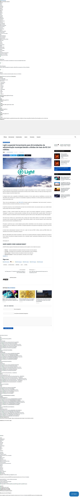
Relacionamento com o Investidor (5, 455)
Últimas (5, 137)
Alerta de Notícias (3, 25)
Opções (1, 16)
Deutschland (2, 89)
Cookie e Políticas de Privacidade (5, 481)
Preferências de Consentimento (5, 463)
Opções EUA (2, 47)
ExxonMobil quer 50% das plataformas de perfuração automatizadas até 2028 (66, 183)
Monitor (1, 2)
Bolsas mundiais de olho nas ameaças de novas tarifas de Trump (65, 161)
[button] (5, 488)
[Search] (75, 137)
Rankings (1, 6)
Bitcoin (6, 109)
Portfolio (1, 7)
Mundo (1, 8)
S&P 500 (7, 100)
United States (2, 82)
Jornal (1, 466)
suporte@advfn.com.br (4, 79)
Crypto (1, 42)
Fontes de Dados (3, 462)
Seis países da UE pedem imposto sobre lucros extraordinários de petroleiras (65, 190)
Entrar (1, 76)
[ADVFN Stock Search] (0, 1)
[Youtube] (21, 483)
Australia (1, 442)
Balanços (1, 17)
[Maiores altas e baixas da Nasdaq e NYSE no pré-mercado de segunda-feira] (10, 294)
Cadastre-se (2, 119)
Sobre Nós (2, 453)
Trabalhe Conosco (3, 454)
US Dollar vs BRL (11, 104)
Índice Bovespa (10, 95)
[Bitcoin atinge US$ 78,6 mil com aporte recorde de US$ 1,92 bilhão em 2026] (27, 294)
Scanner (1, 9)
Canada (1, 87)
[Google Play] (2, 473)
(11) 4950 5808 (2, 78)
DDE (0, 34)
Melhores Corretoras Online (4, 461)
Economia (32, 137)
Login (10, 420)
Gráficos (1, 15)
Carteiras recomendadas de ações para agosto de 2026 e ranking (65, 195)
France (1, 88)
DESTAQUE (5, 264)
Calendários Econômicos (4, 52)
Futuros (1, 43)
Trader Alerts (2, 32)
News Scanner (2, 24)
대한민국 (1, 450)
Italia (1, 90)
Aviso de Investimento (4, 482)
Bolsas (1, 49)
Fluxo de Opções (3, 36)
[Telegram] (17, 483)
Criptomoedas (19, 137)
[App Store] (2, 472)
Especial (38, 137)
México (1, 91)
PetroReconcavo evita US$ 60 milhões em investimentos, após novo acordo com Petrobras (43, 300)
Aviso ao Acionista (6, 142)
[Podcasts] (25, 483)
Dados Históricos (3, 35)
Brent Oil (7, 113)
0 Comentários (21, 152)
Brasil (1, 84)
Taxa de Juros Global (3, 53)
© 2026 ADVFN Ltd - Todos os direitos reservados (8, 479)
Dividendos (2, 18)
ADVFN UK (2, 83)
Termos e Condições (3, 480)
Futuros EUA (2, 44)
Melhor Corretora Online (4, 39)
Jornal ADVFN (2, 23)
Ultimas (25, 264)
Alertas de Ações (3, 31)
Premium (9, 76)
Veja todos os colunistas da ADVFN (61, 169)
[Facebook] (13, 483)
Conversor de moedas (4, 33)
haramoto (62, 158)
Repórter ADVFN (10, 152)
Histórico (1, 19)
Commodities (2, 48)
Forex (1, 41)
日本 (1, 92)
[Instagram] (2, 483)
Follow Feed (2, 28)
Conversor (2, 470)
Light (22, 264)
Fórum (1, 5)
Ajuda (1, 456)
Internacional (11, 137)
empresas (17, 264)
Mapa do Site (2, 457)
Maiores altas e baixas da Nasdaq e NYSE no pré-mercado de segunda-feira (66, 178)
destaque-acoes (11, 264)
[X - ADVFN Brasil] (7, 483)
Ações (26, 137)
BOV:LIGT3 (21, 202)
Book (1, 14)
